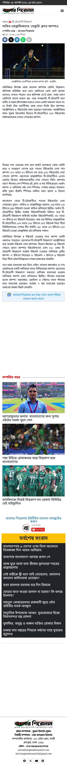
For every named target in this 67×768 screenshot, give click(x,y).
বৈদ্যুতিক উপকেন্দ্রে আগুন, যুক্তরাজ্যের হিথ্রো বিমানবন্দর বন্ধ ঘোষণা (31, 615)
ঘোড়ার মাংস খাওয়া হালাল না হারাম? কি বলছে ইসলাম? (32, 593)
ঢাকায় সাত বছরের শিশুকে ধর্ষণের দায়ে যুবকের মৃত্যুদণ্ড (32, 632)
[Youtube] (36, 760)
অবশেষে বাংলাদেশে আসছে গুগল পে (26, 557)
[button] (62, 10)
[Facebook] (24, 760)
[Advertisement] (33, 338)
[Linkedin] (42, 760)
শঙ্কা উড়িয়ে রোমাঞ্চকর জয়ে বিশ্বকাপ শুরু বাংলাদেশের (28, 460)
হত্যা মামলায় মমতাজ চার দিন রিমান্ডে (26, 585)
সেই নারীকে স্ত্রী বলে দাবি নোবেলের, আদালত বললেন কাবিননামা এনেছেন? (31, 576)
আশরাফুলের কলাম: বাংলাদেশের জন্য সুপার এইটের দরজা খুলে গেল (30, 418)
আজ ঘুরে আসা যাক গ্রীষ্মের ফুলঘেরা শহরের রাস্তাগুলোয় (31, 566)
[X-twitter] (30, 760)
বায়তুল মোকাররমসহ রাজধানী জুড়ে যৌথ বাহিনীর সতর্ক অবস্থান (29, 604)
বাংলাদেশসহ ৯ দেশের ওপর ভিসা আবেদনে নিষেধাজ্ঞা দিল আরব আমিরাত (30, 548)
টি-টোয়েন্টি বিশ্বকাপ (22, 21)
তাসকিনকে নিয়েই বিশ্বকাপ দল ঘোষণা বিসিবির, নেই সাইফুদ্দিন (32, 501)
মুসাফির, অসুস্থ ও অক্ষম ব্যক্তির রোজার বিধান (32, 623)
